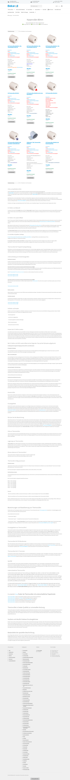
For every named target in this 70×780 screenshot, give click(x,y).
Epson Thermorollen (51, 545)
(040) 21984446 (39, 650)
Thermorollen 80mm (11, 596)
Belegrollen (25, 689)
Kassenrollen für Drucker (27, 687)
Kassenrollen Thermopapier (27, 707)
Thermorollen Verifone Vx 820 (13, 286)
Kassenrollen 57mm (26, 716)
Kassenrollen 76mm (26, 683)
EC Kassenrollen (25, 745)
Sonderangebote (25, 713)
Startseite (10, 15)
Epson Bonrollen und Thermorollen (28, 731)
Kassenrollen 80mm (26, 671)
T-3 (11, 54)
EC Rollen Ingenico (26, 725)
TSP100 (10, 55)
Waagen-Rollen (25, 757)
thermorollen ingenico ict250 (13, 275)
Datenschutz (11, 653)
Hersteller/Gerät (58, 9)
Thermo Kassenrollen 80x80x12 (28, 703)
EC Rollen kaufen (25, 709)
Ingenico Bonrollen (26, 734)
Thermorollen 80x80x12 (20, 9)
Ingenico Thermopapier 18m (27, 741)
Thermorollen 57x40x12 (26, 694)
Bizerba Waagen (29, 599)
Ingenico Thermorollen (12, 556)
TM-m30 (12, 52)
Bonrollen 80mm (25, 667)
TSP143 (13, 55)
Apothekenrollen (11, 12)
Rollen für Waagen (24, 12)
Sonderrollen (31, 12)
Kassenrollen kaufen (26, 679)
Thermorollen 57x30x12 (26, 681)
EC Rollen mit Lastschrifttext (27, 733)
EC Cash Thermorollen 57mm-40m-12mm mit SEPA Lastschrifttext (19, 236)
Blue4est (24, 652)
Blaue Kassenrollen (26, 659)
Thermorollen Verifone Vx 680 (13, 303)
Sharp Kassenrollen (26, 743)
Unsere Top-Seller (26, 767)
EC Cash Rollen (25, 653)
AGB (9, 650)
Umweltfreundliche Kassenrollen (28, 657)
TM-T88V (9, 52)
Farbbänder (25, 760)
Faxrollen (24, 762)
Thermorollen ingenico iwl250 (13, 302)
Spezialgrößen (25, 764)
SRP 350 (12, 53)
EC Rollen (21, 598)
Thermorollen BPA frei (26, 714)
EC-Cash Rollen (29, 9)
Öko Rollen (17, 12)
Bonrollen (44, 9)
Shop (16, 594)
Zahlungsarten (11, 652)
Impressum (10, 659)
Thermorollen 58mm (11, 599)
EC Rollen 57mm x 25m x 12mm (27, 691)
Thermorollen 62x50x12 (22, 585)
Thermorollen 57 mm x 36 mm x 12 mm (17, 271)
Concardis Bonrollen (26, 678)
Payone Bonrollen (25, 698)
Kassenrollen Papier (26, 701)
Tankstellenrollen (25, 755)
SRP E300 (14, 53)
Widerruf (10, 655)
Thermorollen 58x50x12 (42, 585)
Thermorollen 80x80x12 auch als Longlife (46, 522)
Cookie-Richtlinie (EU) (12, 660)
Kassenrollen (37, 9)
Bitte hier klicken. (20, 67)
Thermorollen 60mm (11, 600)
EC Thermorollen (25, 655)
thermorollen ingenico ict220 (13, 274)
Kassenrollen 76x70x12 (12, 409)
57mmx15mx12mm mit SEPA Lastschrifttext (47, 221)
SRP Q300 (18, 53)
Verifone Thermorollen (26, 672)
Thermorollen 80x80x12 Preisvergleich (26, 727)
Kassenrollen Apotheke (26, 664)
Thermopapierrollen (43, 510)
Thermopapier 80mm (26, 660)
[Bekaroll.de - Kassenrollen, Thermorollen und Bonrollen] (18, 6)
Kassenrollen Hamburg (26, 676)
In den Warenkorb (30, 75)
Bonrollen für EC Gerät (26, 696)
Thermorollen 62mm (11, 601)
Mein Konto (51, 9)
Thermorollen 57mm (11, 598)
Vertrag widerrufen (35, 778)
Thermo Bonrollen (26, 721)
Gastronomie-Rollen (26, 753)
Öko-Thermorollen (26, 723)
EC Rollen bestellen (26, 718)
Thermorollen (10, 9)
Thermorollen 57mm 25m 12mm (35, 225)
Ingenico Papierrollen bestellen (28, 662)
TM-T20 (15, 52)
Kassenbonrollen (25, 711)
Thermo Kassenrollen (26, 699)
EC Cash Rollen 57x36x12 (26, 669)
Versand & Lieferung (12, 657)
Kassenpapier (25, 650)
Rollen (24, 736)
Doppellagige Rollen (26, 759)
